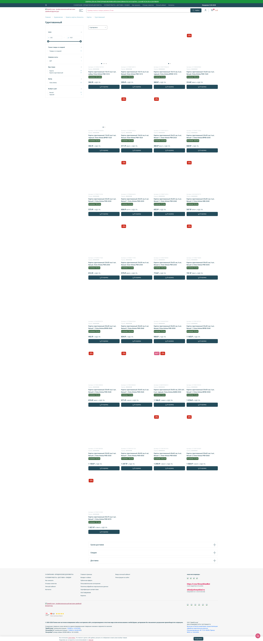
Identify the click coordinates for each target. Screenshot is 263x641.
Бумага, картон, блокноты (75, 17)
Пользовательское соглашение (90, 583)
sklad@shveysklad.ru (196, 590)
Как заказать (136, 5)
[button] (101, 63)
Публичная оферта (86, 580)
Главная (48, 17)
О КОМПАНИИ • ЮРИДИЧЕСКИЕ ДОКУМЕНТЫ (88, 5)
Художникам (58, 17)
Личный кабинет (161, 5)
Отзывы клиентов (148, 5)
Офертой (91, 640)
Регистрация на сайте (122, 577)
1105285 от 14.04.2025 (73, 628)
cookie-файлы (71, 637)
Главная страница (86, 574)
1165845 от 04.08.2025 (74, 630)
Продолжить (198, 638)
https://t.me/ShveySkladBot (198, 584)
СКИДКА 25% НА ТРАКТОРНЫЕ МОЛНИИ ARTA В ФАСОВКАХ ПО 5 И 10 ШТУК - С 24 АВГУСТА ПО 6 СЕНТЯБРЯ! (105, 1)
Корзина (83, 595)
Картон (89, 17)
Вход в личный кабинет (122, 574)
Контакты (171, 5)
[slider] (48, 41)
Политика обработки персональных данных (94, 586)
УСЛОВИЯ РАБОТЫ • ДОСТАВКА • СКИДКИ (117, 5)
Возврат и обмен (86, 577)
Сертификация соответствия (90, 589)
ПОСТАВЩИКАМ (86, 592)
